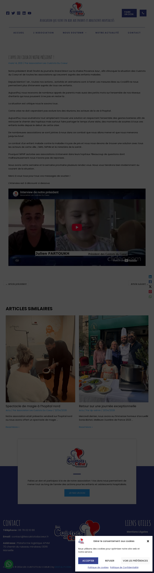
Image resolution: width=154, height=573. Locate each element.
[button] (147, 541)
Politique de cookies (98, 567)
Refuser (109, 560)
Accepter (88, 560)
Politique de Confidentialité (124, 567)
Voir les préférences (135, 560)
